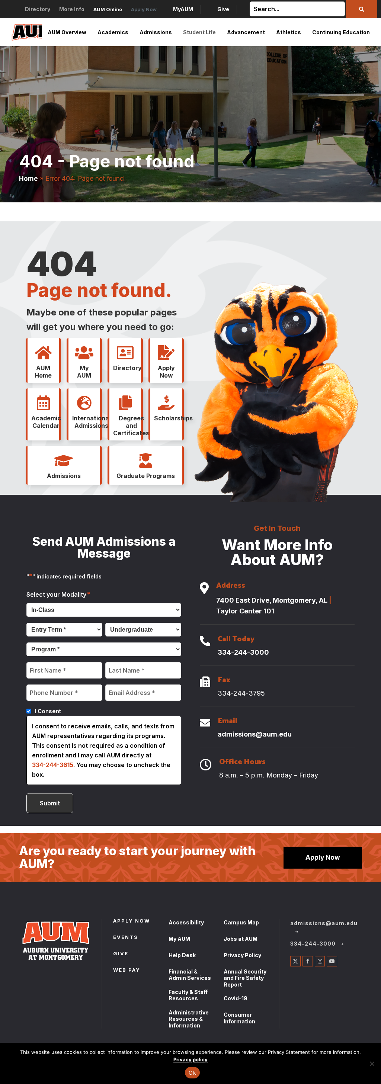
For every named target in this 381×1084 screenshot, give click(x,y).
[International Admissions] (84, 403)
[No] (371, 1063)
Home (28, 178)
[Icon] (204, 588)
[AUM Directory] (125, 353)
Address (230, 586)
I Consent (48, 711)
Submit (50, 803)
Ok (192, 1072)
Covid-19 (235, 998)
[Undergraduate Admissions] (63, 460)
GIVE (120, 954)
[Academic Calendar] (43, 403)
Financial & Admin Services (190, 974)
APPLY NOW (131, 921)
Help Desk (182, 955)
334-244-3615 (52, 765)
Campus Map (241, 922)
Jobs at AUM (240, 939)
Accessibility (186, 922)
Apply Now (322, 857)
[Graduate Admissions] (145, 460)
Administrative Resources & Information (189, 1019)
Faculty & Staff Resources (188, 995)
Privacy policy (190, 1059)
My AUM (179, 939)
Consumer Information (239, 1017)
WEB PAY (126, 970)
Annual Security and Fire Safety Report (245, 978)
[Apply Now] (166, 353)
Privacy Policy (242, 955)
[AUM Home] (43, 353)
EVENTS (125, 938)
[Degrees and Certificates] (125, 403)
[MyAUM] (84, 353)
